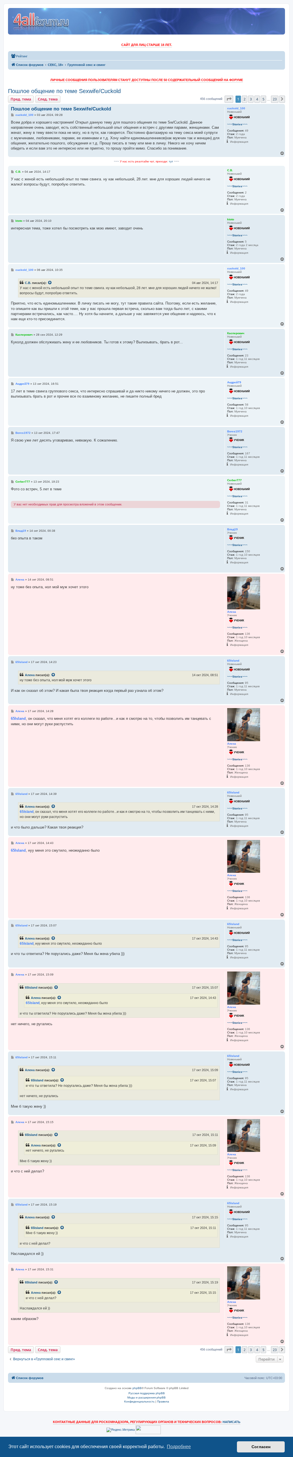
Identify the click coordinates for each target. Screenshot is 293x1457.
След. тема (48, 99)
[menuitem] (19, 56)
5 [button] (263, 99)
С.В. (28, 283)
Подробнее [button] (179, 1446)
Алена (30, 675)
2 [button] (244, 99)
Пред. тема (21, 99)
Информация (239, 141)
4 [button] (257, 99)
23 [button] (275, 99)
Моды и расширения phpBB (146, 1397)
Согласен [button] (261, 1446)
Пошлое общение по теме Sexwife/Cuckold (64, 91)
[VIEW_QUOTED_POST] (50, 282)
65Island (31, 987)
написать (231, 1422)
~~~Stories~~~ (237, 124)
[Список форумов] (41, 21)
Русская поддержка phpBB (146, 1393)
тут (171, 161)
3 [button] (251, 99)
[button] (229, 99)
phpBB (137, 1388)
